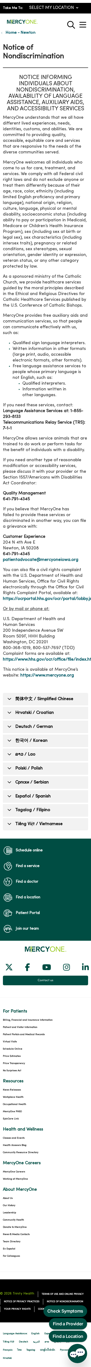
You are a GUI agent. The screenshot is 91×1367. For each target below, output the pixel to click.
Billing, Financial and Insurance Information (28, 1020)
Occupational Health (14, 1104)
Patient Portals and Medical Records (24, 1034)
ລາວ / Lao (25, 754)
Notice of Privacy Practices (21, 1302)
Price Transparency (14, 1063)
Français (7, 1350)
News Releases (12, 1090)
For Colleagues (11, 1256)
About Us (8, 1198)
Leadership (9, 1213)
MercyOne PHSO (12, 1112)
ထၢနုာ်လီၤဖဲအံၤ (47, 1350)
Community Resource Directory (20, 1152)
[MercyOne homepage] (22, 24)
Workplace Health (13, 1097)
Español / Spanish (33, 796)
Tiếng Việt (8, 1342)
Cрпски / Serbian (32, 782)
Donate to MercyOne (15, 1227)
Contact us (45, 980)
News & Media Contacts (16, 1234)
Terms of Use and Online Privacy (63, 1294)
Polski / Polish (29, 768)
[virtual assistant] (77, 1353)
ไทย (19, 1350)
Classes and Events (14, 1138)
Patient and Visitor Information (20, 1027)
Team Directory (11, 1242)
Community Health (13, 1220)
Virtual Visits (10, 1042)
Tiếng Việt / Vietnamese (39, 824)
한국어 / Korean (31, 741)
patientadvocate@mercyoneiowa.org (40, 560)
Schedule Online (12, 1049)
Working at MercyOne (15, 1179)
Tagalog (30, 1350)
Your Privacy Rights (17, 1309)
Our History (9, 1205)
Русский (64, 1350)
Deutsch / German (34, 727)
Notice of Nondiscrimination (65, 1302)
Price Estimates (12, 1056)
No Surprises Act (12, 1071)
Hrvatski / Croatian (34, 713)
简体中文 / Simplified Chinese (44, 699)
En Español (9, 1249)
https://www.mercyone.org (47, 675)
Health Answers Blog (14, 1145)
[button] (83, 23)
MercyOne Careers (14, 1172)
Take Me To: (13, 8)
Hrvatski (7, 1358)
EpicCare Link (11, 1119)
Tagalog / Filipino (32, 810)
